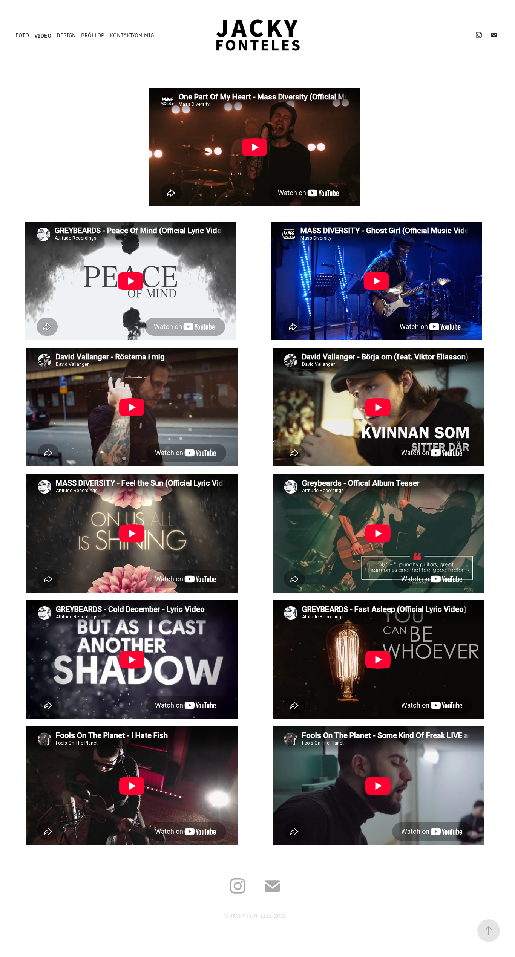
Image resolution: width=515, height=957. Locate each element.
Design (66, 35)
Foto (22, 35)
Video (42, 35)
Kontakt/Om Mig (132, 35)
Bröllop (92, 35)
